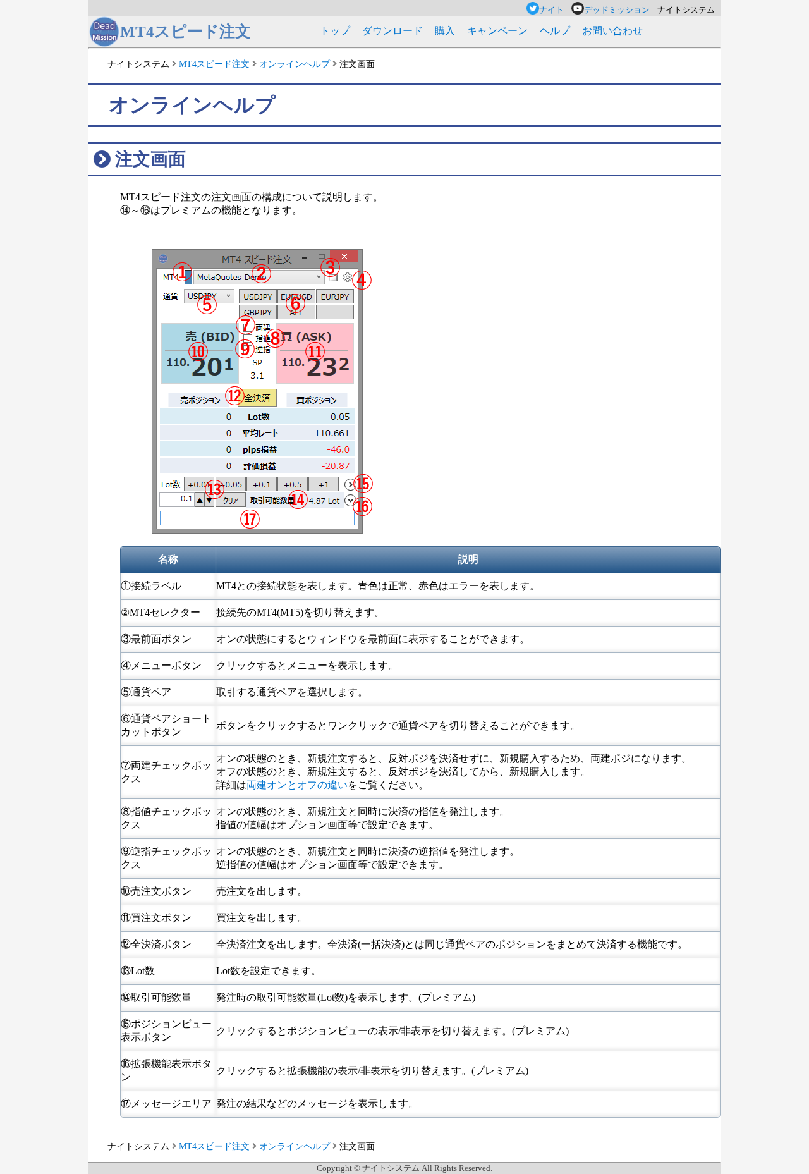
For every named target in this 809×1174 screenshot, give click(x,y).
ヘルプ (555, 30)
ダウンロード (392, 30)
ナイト (555, 10)
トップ (335, 30)
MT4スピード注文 (214, 64)
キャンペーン (497, 30)
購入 (445, 30)
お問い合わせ (612, 30)
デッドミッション (620, 10)
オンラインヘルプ (294, 64)
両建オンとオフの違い (297, 785)
